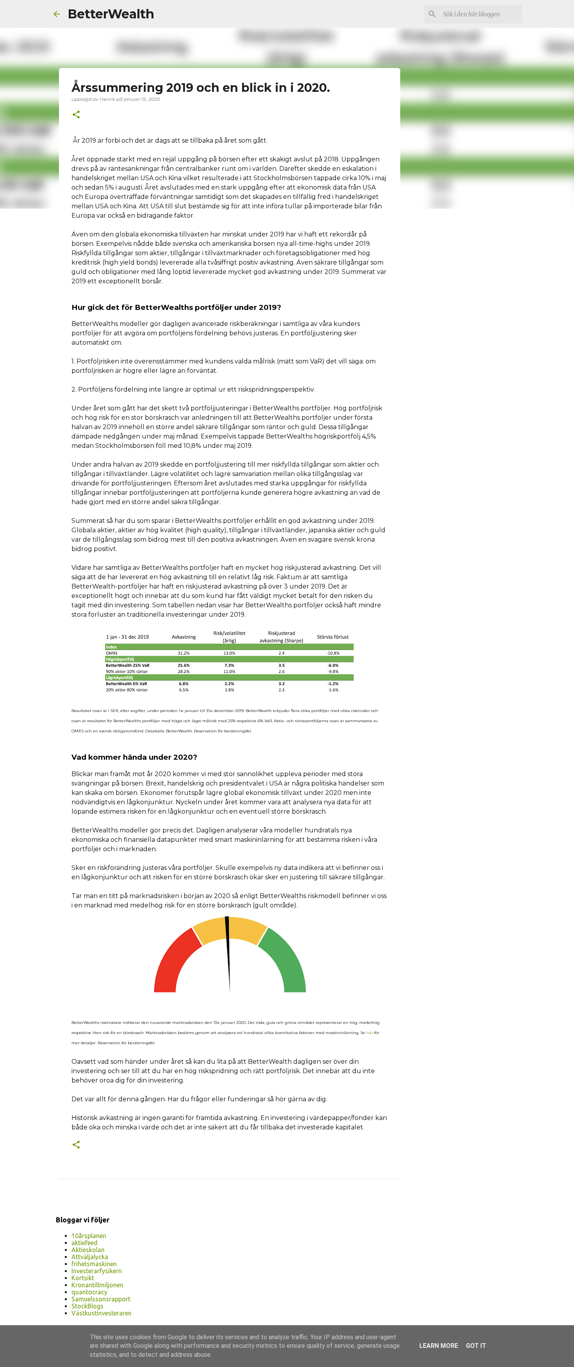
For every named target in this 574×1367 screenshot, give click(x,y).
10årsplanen (88, 1235)
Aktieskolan (88, 1249)
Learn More (438, 1345)
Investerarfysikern (96, 1270)
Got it (476, 1345)
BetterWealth (111, 13)
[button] (76, 115)
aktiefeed (84, 1242)
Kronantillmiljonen (97, 1284)
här (369, 1032)
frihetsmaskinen (94, 1263)
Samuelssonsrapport (100, 1299)
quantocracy (89, 1291)
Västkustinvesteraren (101, 1313)
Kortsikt (82, 1277)
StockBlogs (87, 1306)
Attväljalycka (89, 1256)
